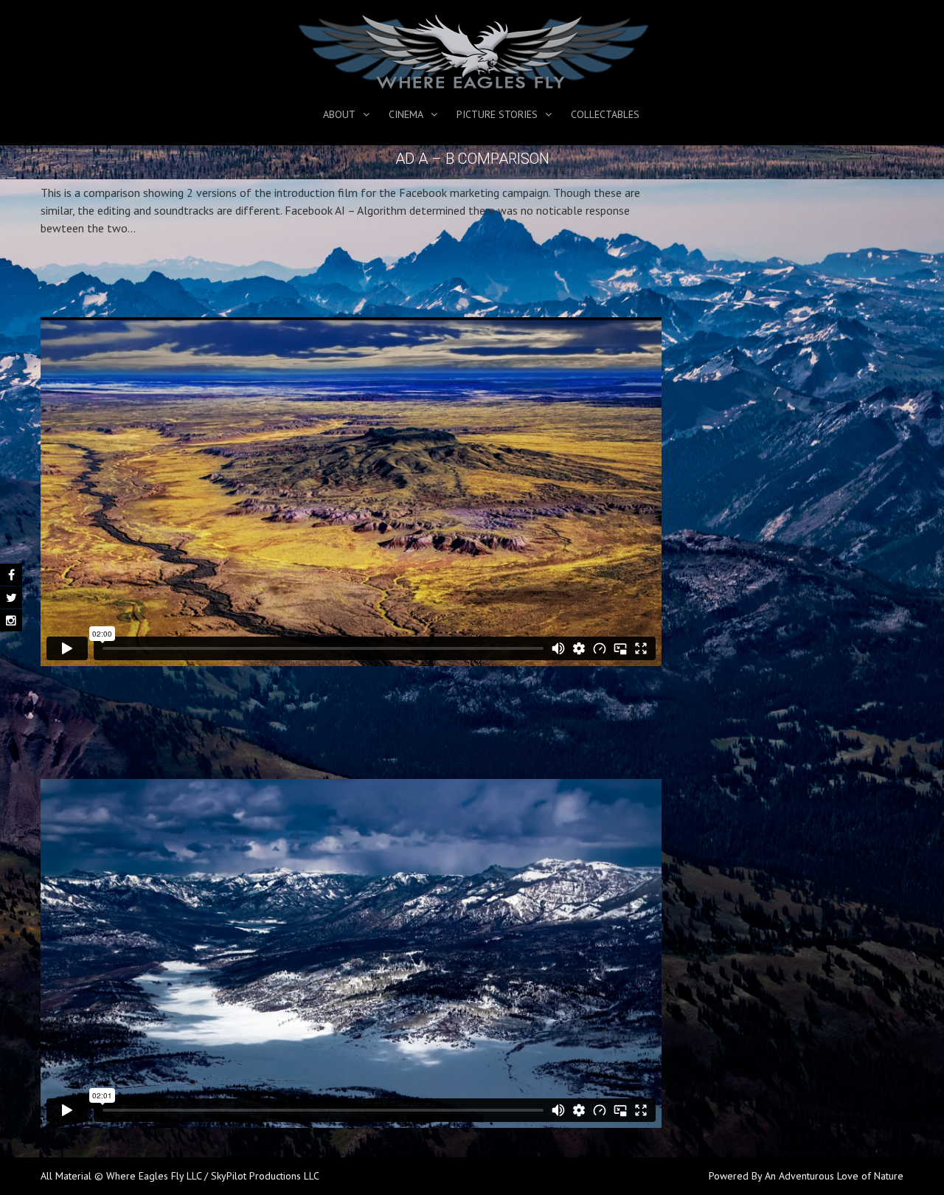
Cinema (406, 114)
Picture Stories (497, 114)
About (339, 114)
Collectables (605, 114)
